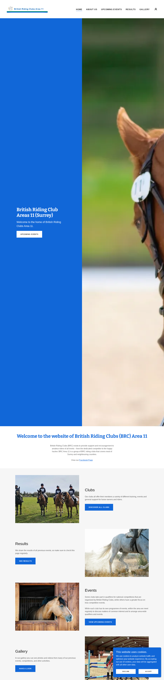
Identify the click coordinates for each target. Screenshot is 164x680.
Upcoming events (29, 234)
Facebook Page (86, 460)
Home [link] (79, 9)
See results (25, 561)
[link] (27, 9)
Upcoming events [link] (111, 9)
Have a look (25, 669)
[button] (155, 9)
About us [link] (91, 9)
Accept (148, 671)
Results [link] (131, 9)
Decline (125, 671)
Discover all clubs (99, 507)
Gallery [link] (145, 9)
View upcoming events (100, 622)
